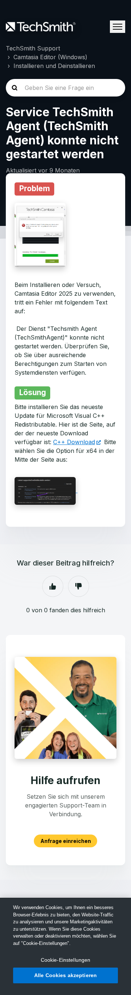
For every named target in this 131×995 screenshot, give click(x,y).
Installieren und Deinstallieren (54, 65)
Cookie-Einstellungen (66, 960)
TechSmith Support (33, 48)
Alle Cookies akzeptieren (65, 975)
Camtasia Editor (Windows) (50, 57)
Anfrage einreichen (65, 841)
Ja (52, 586)
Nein (78, 586)
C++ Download (74, 442)
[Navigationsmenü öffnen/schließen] (117, 26)
